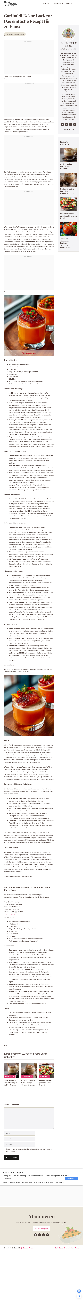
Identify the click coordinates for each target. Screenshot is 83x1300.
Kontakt (69, 3)
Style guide (59, 1248)
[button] (76, 3)
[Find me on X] (66, 124)
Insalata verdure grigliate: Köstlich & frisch (46, 1082)
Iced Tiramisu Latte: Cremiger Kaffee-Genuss (10, 1082)
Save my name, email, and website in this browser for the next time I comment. (29, 1150)
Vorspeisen (44, 1076)
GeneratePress (28, 1248)
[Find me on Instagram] (70, 124)
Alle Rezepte (58, 3)
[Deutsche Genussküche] (11, 3)
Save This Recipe (12, 915)
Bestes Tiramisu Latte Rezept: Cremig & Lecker (28, 1082)
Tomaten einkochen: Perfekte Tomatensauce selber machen (66, 243)
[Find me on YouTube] (74, 124)
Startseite (46, 3)
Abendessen (9, 1076)
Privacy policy (68, 1248)
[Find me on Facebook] (62, 124)
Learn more (68, 130)
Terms (77, 1248)
